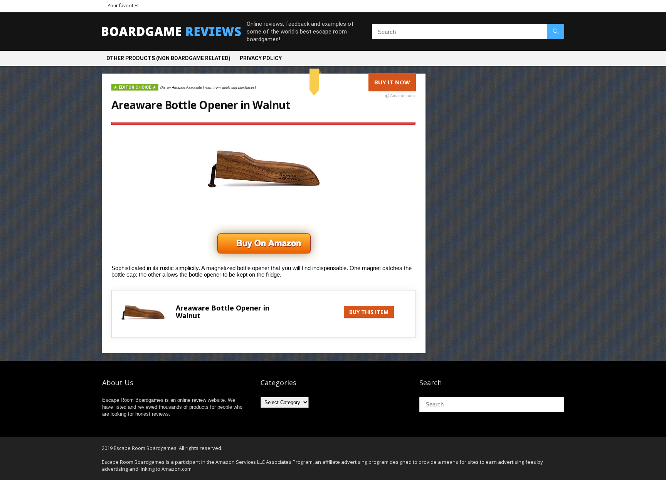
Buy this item (368, 312)
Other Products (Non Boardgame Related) (168, 58)
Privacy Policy (261, 58)
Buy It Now (394, 84)
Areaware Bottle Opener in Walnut (200, 104)
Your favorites (123, 5)
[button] (263, 226)
